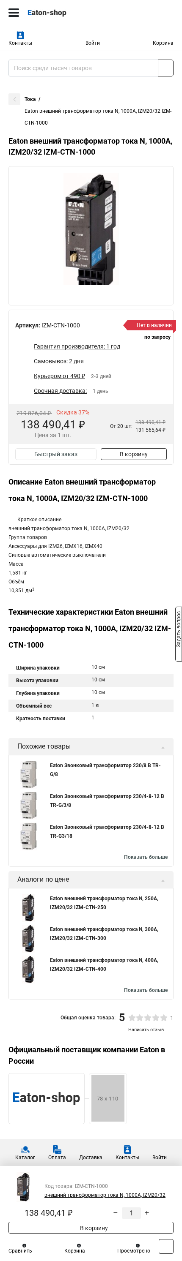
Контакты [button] (20, 43)
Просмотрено (133, 1251)
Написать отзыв (146, 1029)
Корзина (163, 43)
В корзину (134, 454)
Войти (92, 43)
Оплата (57, 1157)
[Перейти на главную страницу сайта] (63, 13)
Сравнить (20, 1251)
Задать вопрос (179, 629)
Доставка (90, 1157)
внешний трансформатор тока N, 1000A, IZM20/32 (104, 1195)
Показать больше (146, 857)
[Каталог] (13, 12)
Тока (30, 99)
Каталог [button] (25, 1157)
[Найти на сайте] (166, 68)
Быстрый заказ (55, 454)
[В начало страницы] (166, 1246)
